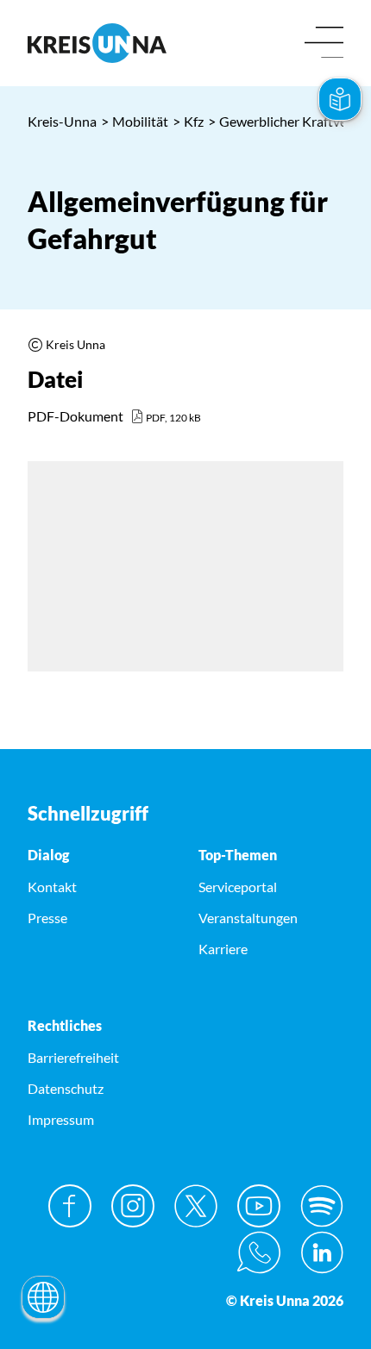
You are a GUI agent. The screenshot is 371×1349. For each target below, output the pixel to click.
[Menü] (324, 43)
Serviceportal (237, 886)
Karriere (223, 948)
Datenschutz (66, 1088)
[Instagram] (132, 1205)
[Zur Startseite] (100, 43)
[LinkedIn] (321, 1252)
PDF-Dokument (75, 416)
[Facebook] (69, 1205)
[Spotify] (321, 1205)
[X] (195, 1205)
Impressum (61, 1119)
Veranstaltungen (248, 917)
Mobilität (134, 121)
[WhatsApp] (258, 1252)
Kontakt (52, 886)
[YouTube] (258, 1205)
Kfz (188, 121)
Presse (47, 917)
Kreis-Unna (62, 121)
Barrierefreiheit (73, 1057)
